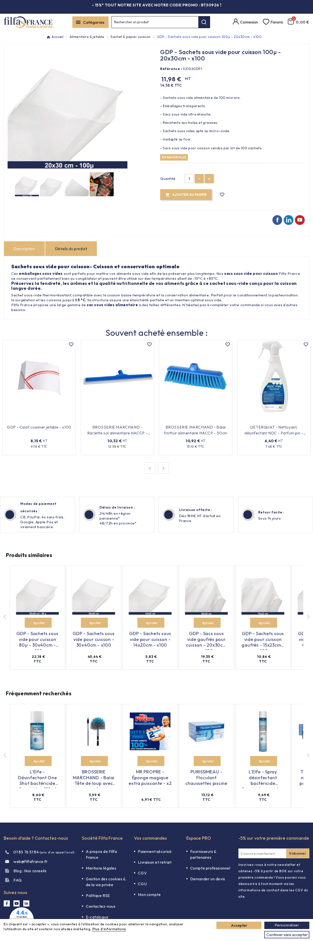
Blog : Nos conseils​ (29, 870)
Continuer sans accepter (287, 934)
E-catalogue (97, 917)
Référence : (171, 69)
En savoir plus (174, 157)
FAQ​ (17, 880)
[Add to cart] (30, 623)
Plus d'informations (109, 929)
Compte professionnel (210, 868)
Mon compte (149, 894)
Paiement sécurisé (154, 851)
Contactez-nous (100, 906)
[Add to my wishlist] (222, 194)
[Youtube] (300, 220)
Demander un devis (207, 878)
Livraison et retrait (154, 862)
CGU (142, 883)
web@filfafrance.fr (30, 861)
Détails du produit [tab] (71, 248)
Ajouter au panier (36, 419)
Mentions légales (101, 868)
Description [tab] (24, 248)
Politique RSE (98, 895)
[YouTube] (16, 903)
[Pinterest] (288, 220)
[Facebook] (277, 220)
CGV (142, 873)
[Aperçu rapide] (61, 419)
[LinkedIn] (26, 903)
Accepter (239, 925)
